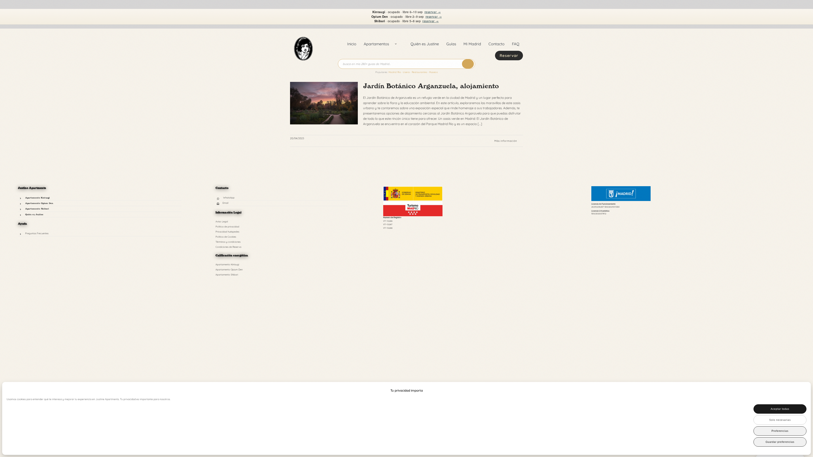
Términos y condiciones (228, 241)
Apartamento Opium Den (39, 203)
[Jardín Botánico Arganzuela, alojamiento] (324, 103)
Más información (505, 140)
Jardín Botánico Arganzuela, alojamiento (431, 86)
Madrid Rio (395, 72)
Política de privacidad (227, 226)
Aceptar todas (780, 408)
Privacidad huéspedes (227, 231)
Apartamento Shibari (37, 208)
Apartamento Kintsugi (37, 197)
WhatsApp (229, 197)
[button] (800, 390)
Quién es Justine (34, 214)
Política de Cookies (226, 236)
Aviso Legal (222, 221)
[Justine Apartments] (303, 32)
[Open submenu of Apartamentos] (396, 44)
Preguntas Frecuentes (36, 233)
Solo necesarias (780, 419)
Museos (433, 72)
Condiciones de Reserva (228, 246)
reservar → (432, 12)
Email (225, 202)
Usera (406, 72)
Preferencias (780, 430)
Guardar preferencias (780, 441)
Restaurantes (419, 72)
